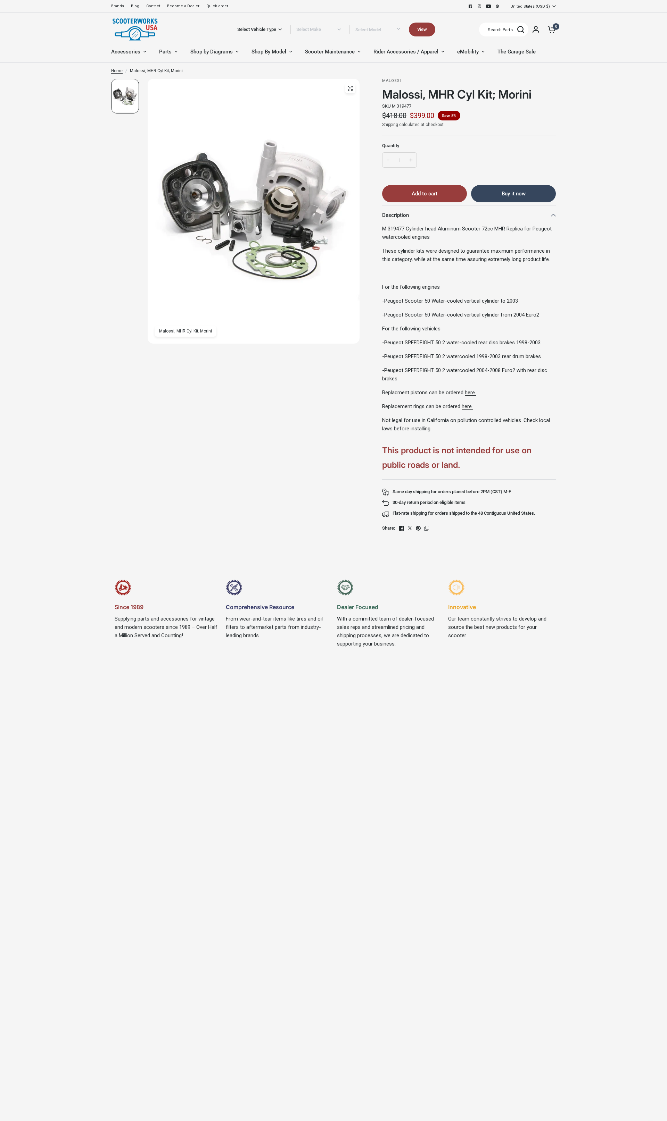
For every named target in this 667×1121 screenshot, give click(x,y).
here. (470, 392)
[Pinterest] (497, 6)
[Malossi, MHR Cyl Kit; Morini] (350, 88)
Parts (165, 52)
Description (395, 215)
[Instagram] (479, 6)
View (422, 29)
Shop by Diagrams (211, 52)
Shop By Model (269, 52)
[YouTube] (488, 6)
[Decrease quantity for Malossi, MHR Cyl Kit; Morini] (388, 160)
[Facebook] (470, 6)
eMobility (468, 52)
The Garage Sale (516, 52)
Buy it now (514, 194)
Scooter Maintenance (330, 52)
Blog (135, 6)
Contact (153, 6)
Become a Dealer (183, 6)
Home (117, 70)
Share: (388, 528)
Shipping (390, 124)
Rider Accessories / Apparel (405, 52)
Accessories (125, 52)
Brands (117, 6)
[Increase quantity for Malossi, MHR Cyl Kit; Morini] (411, 160)
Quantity (390, 145)
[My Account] (535, 29)
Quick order (217, 6)
